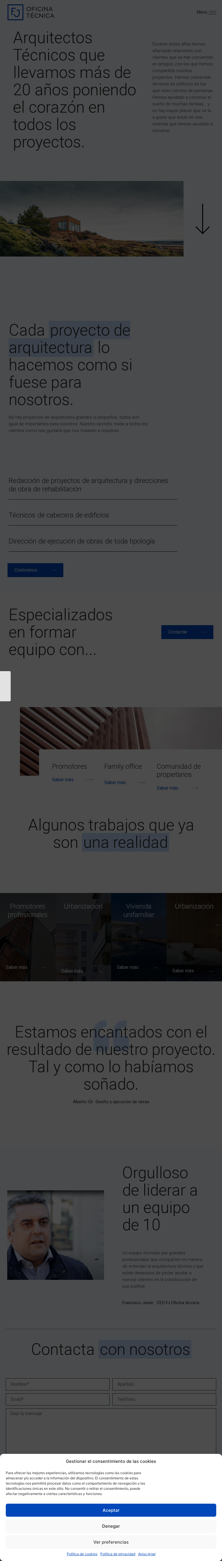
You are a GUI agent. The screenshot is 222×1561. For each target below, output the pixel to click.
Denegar (111, 1526)
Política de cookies (82, 1554)
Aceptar (111, 1510)
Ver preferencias (111, 1542)
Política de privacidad (117, 1554)
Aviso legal (147, 1554)
